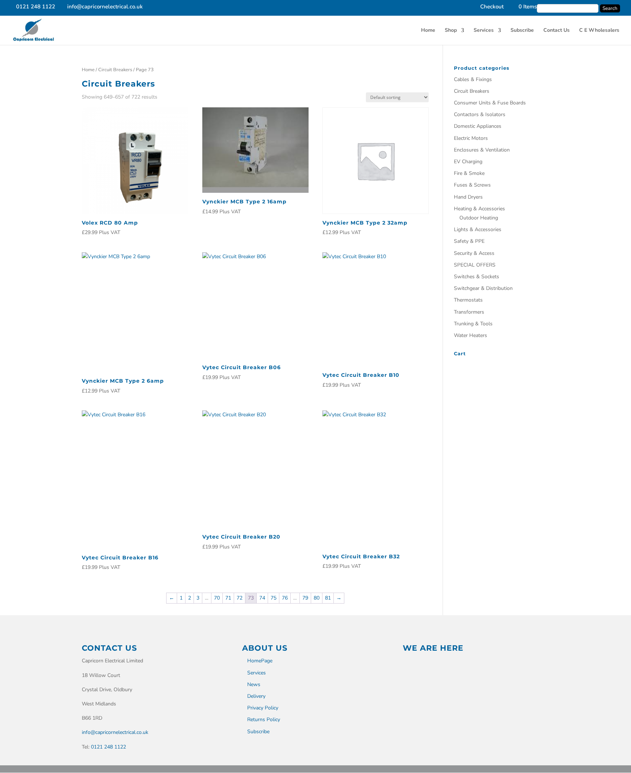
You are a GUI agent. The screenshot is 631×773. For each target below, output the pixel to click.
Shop (451, 31)
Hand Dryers (468, 197)
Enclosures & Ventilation (482, 149)
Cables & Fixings (473, 79)
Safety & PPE (469, 241)
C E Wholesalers (599, 31)
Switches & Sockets (476, 276)
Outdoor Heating (478, 217)
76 (285, 597)
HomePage (259, 660)
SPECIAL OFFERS (475, 264)
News (253, 684)
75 (273, 597)
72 (239, 597)
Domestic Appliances (477, 126)
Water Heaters (470, 335)
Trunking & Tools (473, 323)
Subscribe (522, 31)
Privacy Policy (262, 707)
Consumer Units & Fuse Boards (490, 102)
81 (328, 597)
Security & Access (474, 253)
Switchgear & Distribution (483, 288)
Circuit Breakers (115, 69)
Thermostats (468, 299)
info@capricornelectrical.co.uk (115, 732)
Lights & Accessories (477, 229)
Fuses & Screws (472, 184)
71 (228, 597)
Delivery (256, 696)
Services (484, 31)
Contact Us (556, 31)
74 (262, 597)
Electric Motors (471, 138)
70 (217, 597)
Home (428, 31)
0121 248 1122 (108, 746)
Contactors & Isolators (479, 114)
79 (305, 597)
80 (317, 597)
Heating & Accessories (479, 208)
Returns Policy (263, 719)
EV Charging (468, 161)
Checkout (492, 7)
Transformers (469, 312)
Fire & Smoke (469, 173)
